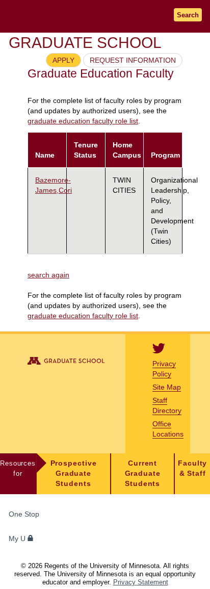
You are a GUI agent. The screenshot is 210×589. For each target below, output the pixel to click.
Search (188, 15)
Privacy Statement (140, 582)
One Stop (24, 514)
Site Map (166, 387)
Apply (63, 60)
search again (48, 275)
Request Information (133, 60)
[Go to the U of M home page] (71, 16)
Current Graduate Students (143, 473)
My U (18, 539)
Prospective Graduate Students (73, 473)
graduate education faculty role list (83, 121)
